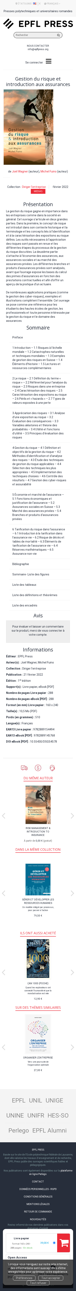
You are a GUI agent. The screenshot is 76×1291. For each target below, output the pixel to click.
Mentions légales (38, 1204)
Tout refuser (38, 1283)
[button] (28, 127)
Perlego (19, 1130)
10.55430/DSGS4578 (43, 741)
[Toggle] (49, 61)
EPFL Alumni (49, 1130)
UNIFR (35, 1115)
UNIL (35, 1100)
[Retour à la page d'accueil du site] (38, 23)
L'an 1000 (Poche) (38, 983)
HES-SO (58, 1115)
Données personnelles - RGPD (38, 1189)
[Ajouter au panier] (63, 1243)
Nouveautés (38, 1219)
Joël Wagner (20, 171)
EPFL (19, 1100)
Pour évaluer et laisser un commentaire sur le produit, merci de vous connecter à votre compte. (38, 630)
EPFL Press (25, 656)
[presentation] (3, 814)
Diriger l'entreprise (34, 186)
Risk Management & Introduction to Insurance (38, 832)
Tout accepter (50, 1278)
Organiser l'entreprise (38, 1057)
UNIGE (54, 1100)
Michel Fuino (49, 171)
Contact (38, 1181)
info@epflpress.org (38, 49)
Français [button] (52, 3)
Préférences (24, 1278)
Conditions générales (38, 1196)
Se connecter (34, 62)
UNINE (15, 1115)
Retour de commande (38, 1211)
